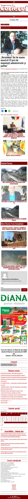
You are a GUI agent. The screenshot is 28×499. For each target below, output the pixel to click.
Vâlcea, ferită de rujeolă (13, 155)
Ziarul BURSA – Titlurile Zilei (14, 431)
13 (15, 418)
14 (18, 418)
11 (6, 418)
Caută (2, 287)
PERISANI (15, 114)
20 (15, 419)
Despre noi (14, 484)
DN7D (5, 114)
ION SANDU (10, 114)
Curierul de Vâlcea (16, 497)
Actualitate (6, 24)
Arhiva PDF (14, 485)
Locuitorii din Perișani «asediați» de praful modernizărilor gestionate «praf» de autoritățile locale (14, 267)
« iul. (2, 425)
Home (2, 24)
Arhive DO (14, 486)
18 (6, 419)
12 (11, 418)
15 (22, 418)
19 (11, 419)
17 (2, 419)
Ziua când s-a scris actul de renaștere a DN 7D (14, 202)
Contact (14, 488)
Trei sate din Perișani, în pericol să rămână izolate (14, 219)
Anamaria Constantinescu (12, 69)
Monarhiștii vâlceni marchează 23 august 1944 (14, 247)
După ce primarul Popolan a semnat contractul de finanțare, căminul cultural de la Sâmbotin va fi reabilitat (14, 136)
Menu (14, 2)
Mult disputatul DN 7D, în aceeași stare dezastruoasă (14, 183)
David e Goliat (4, 402)
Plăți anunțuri (14, 489)
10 (2, 418)
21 (18, 419)
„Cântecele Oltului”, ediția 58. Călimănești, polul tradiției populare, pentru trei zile (14, 228)
